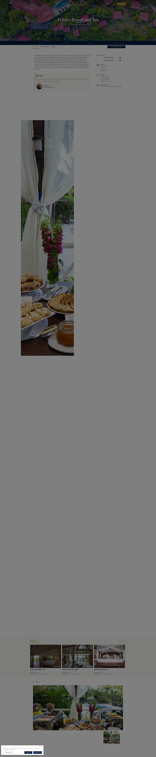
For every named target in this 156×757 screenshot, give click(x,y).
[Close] (41, 746)
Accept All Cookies (37, 752)
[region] (22, 750)
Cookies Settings (8, 752)
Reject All (28, 752)
